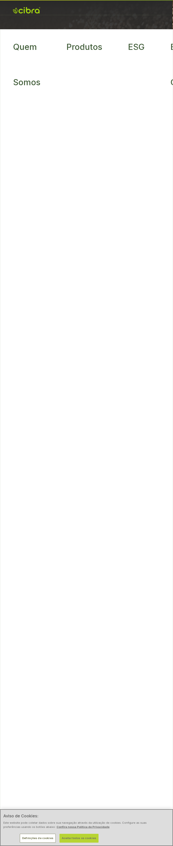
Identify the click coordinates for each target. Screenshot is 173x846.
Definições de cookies (37, 838)
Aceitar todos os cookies (79, 838)
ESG (136, 47)
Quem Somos (27, 64)
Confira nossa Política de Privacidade (83, 827)
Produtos (84, 47)
